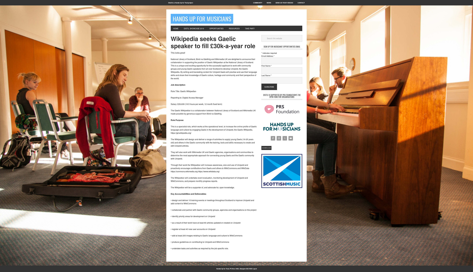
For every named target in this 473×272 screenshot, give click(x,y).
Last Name (266, 75)
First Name (266, 65)
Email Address (267, 56)
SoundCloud (266, 148)
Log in (255, 269)
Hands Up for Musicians (202, 18)
